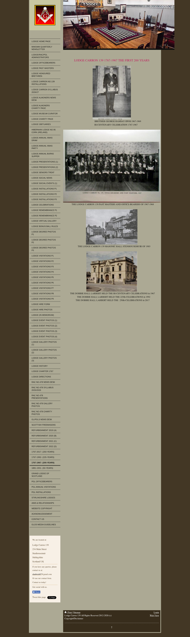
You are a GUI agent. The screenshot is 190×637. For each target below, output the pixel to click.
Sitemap (76, 612)
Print (69, 612)
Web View (154, 615)
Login (156, 612)
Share (37, 592)
